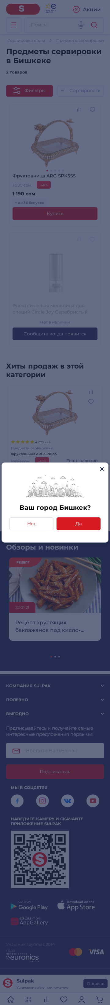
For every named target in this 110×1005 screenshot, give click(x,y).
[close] (102, 469)
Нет (31, 524)
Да (78, 524)
